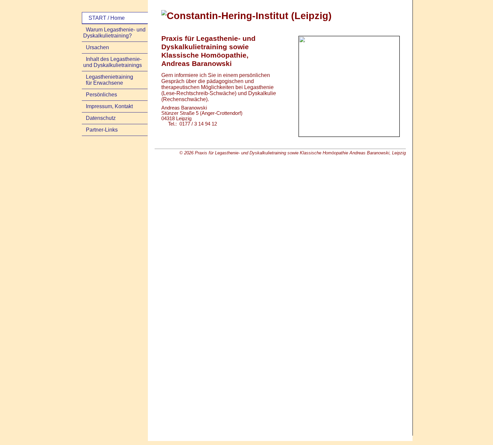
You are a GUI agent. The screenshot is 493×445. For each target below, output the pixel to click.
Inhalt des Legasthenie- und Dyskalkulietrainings (112, 62)
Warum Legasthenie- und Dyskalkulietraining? (114, 33)
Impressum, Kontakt (109, 106)
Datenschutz (101, 118)
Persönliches (101, 94)
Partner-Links (102, 130)
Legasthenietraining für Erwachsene (108, 80)
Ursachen (97, 47)
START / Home (107, 18)
